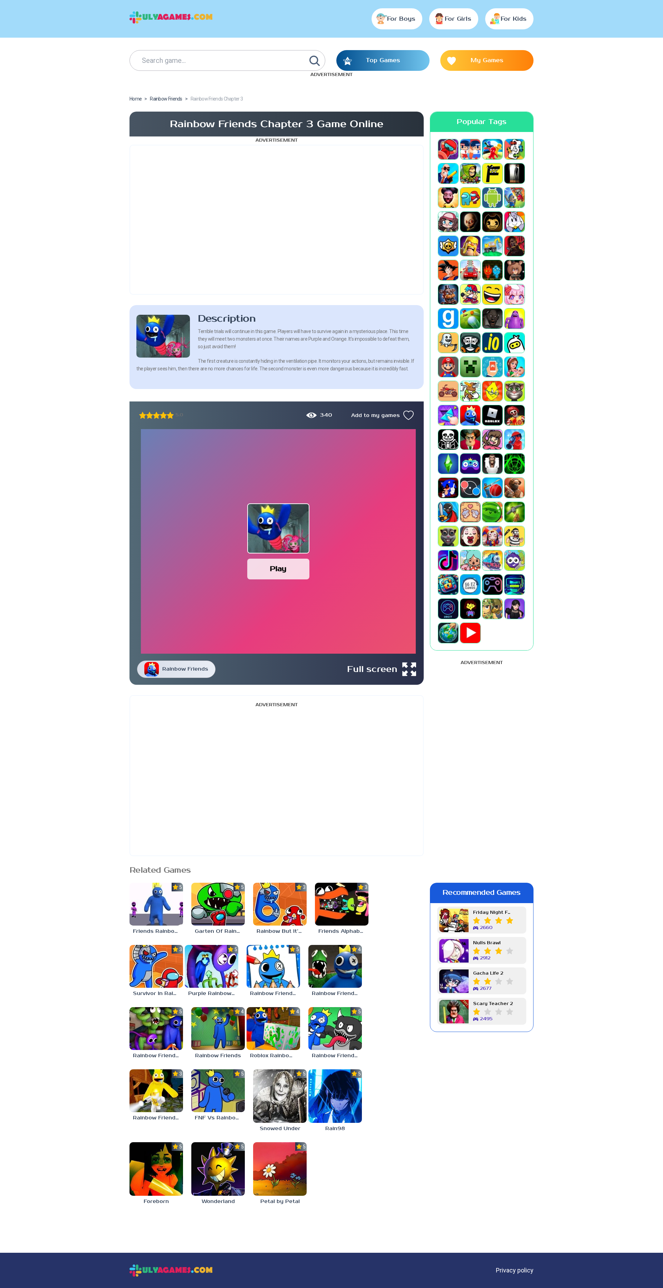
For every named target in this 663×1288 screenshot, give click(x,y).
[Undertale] (470, 609)
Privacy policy (515, 1270)
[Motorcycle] (448, 391)
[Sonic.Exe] (448, 488)
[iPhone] (515, 343)
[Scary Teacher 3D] (470, 439)
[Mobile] (492, 367)
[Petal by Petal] (280, 1169)
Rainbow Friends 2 (158, 1118)
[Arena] (515, 198)
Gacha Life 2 (488, 973)
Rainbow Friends (185, 669)
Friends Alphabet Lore (343, 931)
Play (278, 569)
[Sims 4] (448, 464)
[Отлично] (170, 415)
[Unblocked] (515, 560)
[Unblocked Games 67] (492, 585)
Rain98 (335, 1128)
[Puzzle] (448, 415)
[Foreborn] (156, 1169)
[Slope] (515, 464)
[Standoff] (515, 488)
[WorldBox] (448, 633)
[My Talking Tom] (515, 391)
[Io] (492, 343)
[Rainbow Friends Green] (156, 1028)
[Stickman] (448, 512)
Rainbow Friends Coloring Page (275, 993)
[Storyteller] (470, 512)
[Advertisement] (276, 220)
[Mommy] (515, 367)
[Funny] (492, 294)
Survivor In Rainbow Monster (158, 993)
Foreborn (156, 1201)
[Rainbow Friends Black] (335, 1028)
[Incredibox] (470, 343)
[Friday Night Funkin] (470, 294)
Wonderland (218, 1201)
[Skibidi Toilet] (492, 464)
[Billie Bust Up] (515, 222)
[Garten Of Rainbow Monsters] (218, 904)
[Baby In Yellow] (470, 222)
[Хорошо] (163, 415)
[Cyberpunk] (515, 246)
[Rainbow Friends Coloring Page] (273, 966)
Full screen (372, 669)
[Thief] (515, 536)
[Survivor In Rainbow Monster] (156, 966)
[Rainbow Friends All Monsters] (335, 966)
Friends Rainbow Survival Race (158, 931)
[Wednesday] (515, 609)
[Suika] (492, 512)
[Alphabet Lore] (492, 173)
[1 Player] (448, 149)
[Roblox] (492, 415)
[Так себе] (149, 415)
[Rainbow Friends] (218, 1028)
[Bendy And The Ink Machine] (492, 222)
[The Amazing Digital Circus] (492, 536)
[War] (492, 609)
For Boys (401, 19)
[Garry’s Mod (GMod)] (448, 319)
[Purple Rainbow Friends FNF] (211, 966)
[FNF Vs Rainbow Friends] (218, 1090)
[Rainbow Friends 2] (156, 1090)
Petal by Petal (280, 1201)
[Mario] (448, 367)
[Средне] (156, 415)
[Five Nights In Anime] (515, 270)
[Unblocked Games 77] (448, 609)
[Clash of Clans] (470, 246)
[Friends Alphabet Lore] (341, 904)
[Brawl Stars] (448, 246)
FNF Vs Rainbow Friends (220, 1118)
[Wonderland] (218, 1169)
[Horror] (448, 343)
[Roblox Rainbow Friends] (273, 1028)
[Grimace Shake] (515, 319)
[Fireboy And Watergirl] (492, 270)
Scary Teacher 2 (493, 1003)
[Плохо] (142, 415)
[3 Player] (492, 149)
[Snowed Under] (280, 1096)
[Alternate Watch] (515, 173)
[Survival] (515, 512)
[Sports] (492, 488)
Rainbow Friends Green (158, 1056)
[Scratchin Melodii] (492, 439)
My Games (487, 60)
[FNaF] (448, 294)
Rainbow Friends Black (337, 1056)
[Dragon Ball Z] (448, 270)
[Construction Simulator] (492, 246)
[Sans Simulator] (448, 439)
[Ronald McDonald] (515, 415)
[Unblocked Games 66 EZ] (470, 585)
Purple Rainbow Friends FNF (213, 993)
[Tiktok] (448, 560)
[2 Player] (470, 149)
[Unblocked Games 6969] (515, 585)
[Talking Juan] (448, 536)
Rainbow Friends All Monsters (337, 993)
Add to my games (375, 415)
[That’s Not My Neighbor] (470, 536)
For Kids (514, 19)
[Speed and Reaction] (470, 488)
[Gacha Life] (515, 294)
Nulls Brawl (487, 943)
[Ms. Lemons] (492, 391)
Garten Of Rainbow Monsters (220, 931)
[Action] (448, 173)
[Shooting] (515, 439)
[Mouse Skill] (470, 391)
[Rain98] (335, 1096)
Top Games (383, 60)
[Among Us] (470, 198)
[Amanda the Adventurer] (448, 198)
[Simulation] (470, 464)
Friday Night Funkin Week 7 (493, 912)
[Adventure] (470, 173)
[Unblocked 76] (448, 585)
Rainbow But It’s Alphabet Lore (282, 931)
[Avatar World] (448, 222)
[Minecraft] (470, 367)
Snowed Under (280, 1128)
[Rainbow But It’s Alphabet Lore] (280, 904)
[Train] (492, 560)
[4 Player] (515, 149)
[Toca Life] (470, 560)
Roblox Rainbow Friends (275, 1056)
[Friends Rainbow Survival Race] (156, 904)
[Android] (492, 198)
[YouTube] (470, 633)
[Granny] (492, 319)
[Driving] (470, 270)
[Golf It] (470, 319)
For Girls (458, 19)
